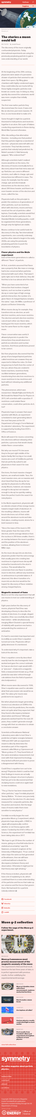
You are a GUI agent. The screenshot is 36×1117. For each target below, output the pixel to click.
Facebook (8, 899)
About (4, 1084)
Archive (5, 1087)
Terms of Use (6, 1108)
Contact (5, 1080)
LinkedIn (7, 908)
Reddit (6, 912)
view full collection (8, 1044)
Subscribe (6, 1076)
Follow (25, 2)
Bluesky (7, 903)
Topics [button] (25, 6)
